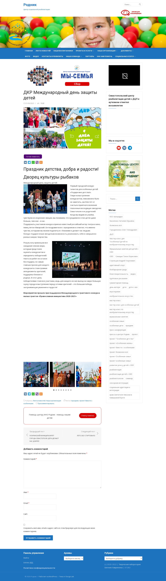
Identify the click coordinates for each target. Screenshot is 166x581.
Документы (126, 51)
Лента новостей (43, 51)
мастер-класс (115, 300)
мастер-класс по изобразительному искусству (122, 311)
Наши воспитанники (63, 51)
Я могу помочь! (88, 415)
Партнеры (89, 56)
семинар (129, 378)
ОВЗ (111, 256)
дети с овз (133, 287)
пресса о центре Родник (120, 334)
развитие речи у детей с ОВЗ (122, 365)
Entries (28, 562)
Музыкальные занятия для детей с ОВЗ (124, 250)
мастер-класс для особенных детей (124, 305)
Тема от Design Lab (66, 576)
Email (26, 503)
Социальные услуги (124, 56)
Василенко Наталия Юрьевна (122, 221)
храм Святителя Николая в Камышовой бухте (121, 396)
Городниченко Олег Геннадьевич (123, 230)
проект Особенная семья (120, 356)
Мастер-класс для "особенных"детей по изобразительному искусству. (122, 241)
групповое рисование (118, 278)
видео (133, 274)
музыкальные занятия (119, 316)
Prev (27, 374)
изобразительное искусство (121, 296)
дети (124, 287)
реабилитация (115, 370)
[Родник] (83, 32)
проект (135, 334)
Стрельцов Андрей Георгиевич (122, 261)
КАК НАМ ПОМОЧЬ (104, 56)
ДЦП (111, 234)
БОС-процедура (116, 216)
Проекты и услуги (84, 51)
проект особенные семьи (120, 361)
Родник (30, 5)
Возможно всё (116, 225)
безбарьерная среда (118, 269)
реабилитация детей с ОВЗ (121, 374)
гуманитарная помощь (119, 283)
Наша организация (106, 51)
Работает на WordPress (48, 576)
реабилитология (116, 378)
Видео (36, 56)
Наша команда (73, 56)
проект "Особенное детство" (122, 339)
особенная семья (117, 321)
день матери (115, 287)
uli (38, 103)
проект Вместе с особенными (122, 347)
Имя (25, 492)
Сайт (25, 514)
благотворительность (119, 274)
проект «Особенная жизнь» (121, 343)
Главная (29, 51)
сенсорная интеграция (119, 383)
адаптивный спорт (117, 265)
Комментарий (30, 459)
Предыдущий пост (44, 436)
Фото (27, 56)
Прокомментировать (46, 403)
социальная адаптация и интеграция (120, 389)
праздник (75, 401)
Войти (26, 558)
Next (98, 374)
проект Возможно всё (119, 352)
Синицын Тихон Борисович (127, 256)
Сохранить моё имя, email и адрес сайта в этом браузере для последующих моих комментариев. (59, 529)
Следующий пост (86, 433)
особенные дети (116, 325)
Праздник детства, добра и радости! (61, 169)
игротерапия (115, 291)
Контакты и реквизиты (52, 56)
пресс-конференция (118, 330)
